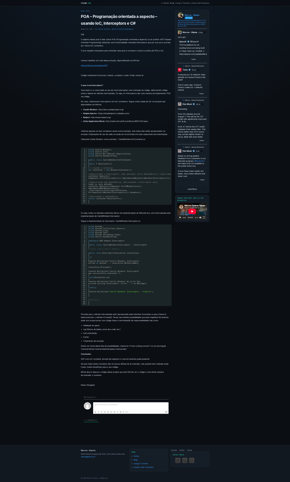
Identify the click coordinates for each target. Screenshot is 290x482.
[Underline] (101, 412)
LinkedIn (174, 450)
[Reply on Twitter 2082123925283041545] (179, 141)
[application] (192, 211)
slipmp (86, 3)
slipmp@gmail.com (88, 457)
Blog (171, 3)
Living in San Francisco (200, 3)
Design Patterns (104, 29)
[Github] (191, 460)
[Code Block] (117, 412)
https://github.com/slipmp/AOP (94, 65)
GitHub (182, 450)
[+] (127, 412)
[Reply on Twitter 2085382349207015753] (179, 59)
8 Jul (197, 151)
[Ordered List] (108, 412)
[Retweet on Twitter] (183, 66)
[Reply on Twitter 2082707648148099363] (179, 94)
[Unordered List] (111, 412)
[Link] (120, 412)
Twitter (189, 450)
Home (165, 3)
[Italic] (98, 412)
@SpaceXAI (199, 161)
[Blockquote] (114, 412)
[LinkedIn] (184, 460)
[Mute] (200, 217)
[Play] (180, 217)
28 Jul (198, 104)
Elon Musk (187, 104)
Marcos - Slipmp (190, 32)
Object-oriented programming (122, 29)
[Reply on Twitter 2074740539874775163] (179, 180)
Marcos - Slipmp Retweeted (194, 66)
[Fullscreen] (204, 217)
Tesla (185, 70)
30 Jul (194, 70)
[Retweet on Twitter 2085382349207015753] (183, 59)
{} (123, 412)
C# (96, 29)
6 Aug (201, 32)
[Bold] (95, 412)
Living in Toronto (182, 3)
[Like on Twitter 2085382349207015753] (188, 59)
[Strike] (104, 412)
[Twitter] (178, 460)
